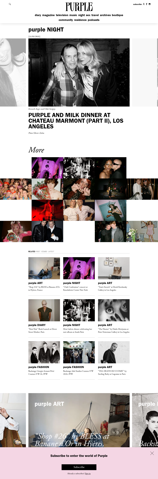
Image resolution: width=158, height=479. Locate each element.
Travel (95, 15)
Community (66, 20)
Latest (51, 252)
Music (73, 15)
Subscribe (79, 467)
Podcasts (93, 20)
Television (62, 15)
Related (31, 252)
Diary (38, 15)
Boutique (117, 15)
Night (81, 15)
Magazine (48, 15)
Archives (105, 15)
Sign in (88, 473)
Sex (88, 15)
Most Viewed (41, 252)
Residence (80, 20)
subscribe (137, 4)
